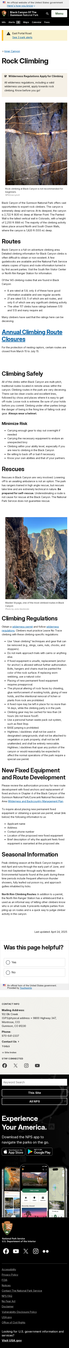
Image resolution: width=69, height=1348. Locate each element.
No (14, 972)
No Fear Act (8, 1301)
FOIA (4, 1279)
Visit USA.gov (12, 1340)
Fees (47, 22)
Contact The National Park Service (22, 1290)
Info (4, 22)
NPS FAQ (7, 1295)
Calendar (36, 22)
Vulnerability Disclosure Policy (19, 1311)
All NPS (34, 1101)
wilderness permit (22, 626)
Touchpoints (26, 987)
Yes (14, 962)
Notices (6, 1285)
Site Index (10, 1052)
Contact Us (9, 1041)
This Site (34, 1093)
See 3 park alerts (22, 37)
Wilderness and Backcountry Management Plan (35, 801)
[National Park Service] (4, 13)
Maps (26, 22)
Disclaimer (8, 1306)
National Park (24, 13)
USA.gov (7, 1317)
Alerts (13, 22)
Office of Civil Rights (13, 1322)
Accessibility (9, 1269)
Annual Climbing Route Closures (32, 335)
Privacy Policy (10, 1274)
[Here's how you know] (34, 4)
